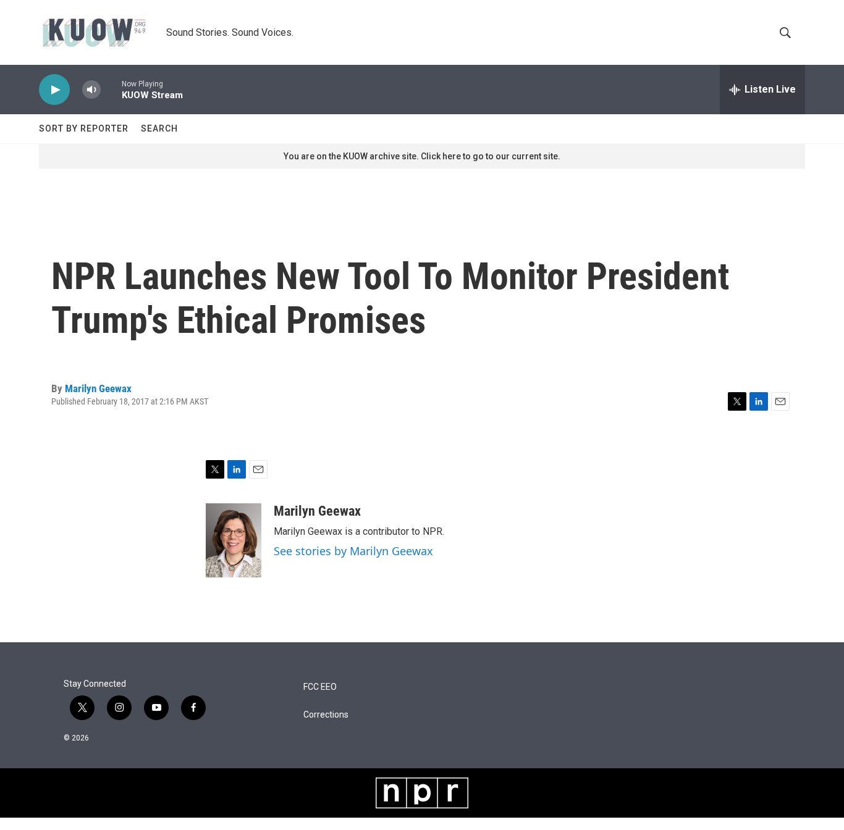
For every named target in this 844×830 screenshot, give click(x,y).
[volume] (91, 90)
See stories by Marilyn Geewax (353, 550)
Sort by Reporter (84, 128)
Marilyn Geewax (98, 388)
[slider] (111, 89)
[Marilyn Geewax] (233, 540)
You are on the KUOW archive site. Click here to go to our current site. (422, 156)
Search (159, 128)
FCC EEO (320, 687)
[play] (54, 90)
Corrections (325, 714)
